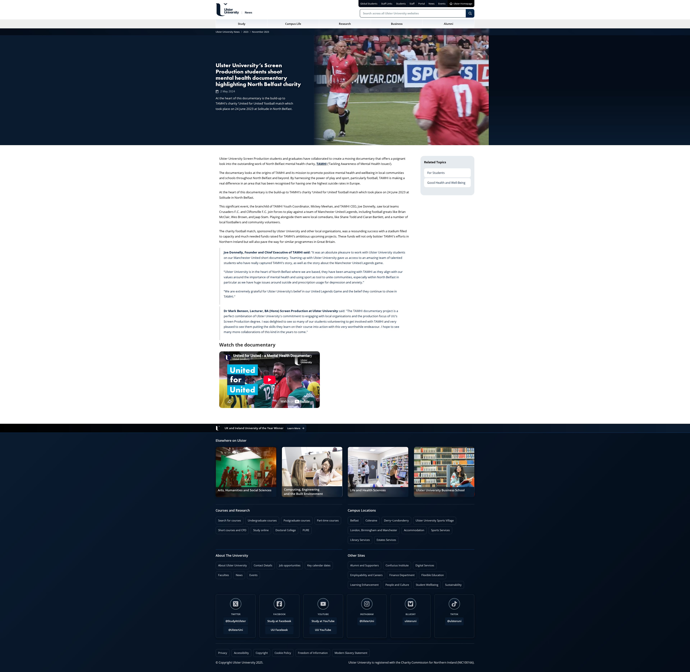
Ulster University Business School (440, 490)
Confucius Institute (396, 564)
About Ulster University (232, 565)
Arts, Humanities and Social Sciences (244, 490)
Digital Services (423, 564)
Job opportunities (289, 565)
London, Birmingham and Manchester (373, 530)
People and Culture (396, 584)
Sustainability (452, 584)
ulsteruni (411, 621)
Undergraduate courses (261, 519)
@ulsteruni (453, 620)
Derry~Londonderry (395, 519)
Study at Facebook (279, 621)
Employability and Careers (365, 574)
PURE (306, 530)
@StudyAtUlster (236, 621)
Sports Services (439, 529)
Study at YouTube (323, 621)
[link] (246, 472)
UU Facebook (279, 630)
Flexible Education (431, 574)
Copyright (262, 653)
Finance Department (401, 574)
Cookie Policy (283, 653)
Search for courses (229, 520)
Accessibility (241, 653)
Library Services (359, 539)
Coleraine (370, 519)
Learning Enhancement (363, 584)
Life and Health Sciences (368, 490)
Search (470, 13)
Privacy (222, 653)
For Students (434, 171)
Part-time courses (326, 519)
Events (252, 574)
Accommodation (412, 529)
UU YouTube (323, 630)
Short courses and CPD (231, 529)
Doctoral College (284, 529)
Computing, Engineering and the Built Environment (303, 492)
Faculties (223, 575)
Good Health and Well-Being (444, 181)
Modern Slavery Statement (351, 653)
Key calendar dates (318, 565)
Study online (260, 529)
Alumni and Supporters (363, 564)
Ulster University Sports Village (435, 520)
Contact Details (263, 565)
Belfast (353, 519)
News (238, 574)
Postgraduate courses (295, 519)
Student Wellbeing (425, 584)
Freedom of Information (313, 653)
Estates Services (385, 539)
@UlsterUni (233, 629)
